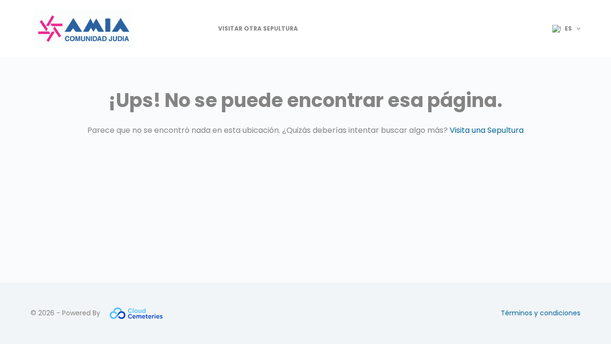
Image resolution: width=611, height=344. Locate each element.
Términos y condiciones (540, 313)
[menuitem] (562, 28)
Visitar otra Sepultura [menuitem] (258, 28)
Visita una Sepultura (487, 130)
